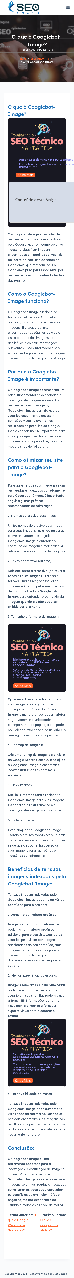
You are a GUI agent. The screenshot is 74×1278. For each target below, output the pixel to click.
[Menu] (68, 7)
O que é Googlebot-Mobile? (49, 1225)
